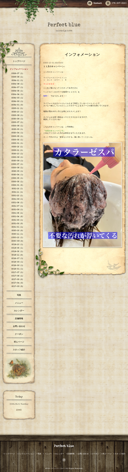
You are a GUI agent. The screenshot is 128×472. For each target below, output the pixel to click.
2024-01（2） (18, 105)
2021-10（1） (18, 196)
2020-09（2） (18, 241)
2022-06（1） (18, 168)
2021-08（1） (18, 203)
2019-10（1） (18, 244)
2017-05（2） (18, 279)
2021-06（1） (18, 210)
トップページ (19, 61)
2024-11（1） (18, 80)
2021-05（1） (18, 213)
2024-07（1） (18, 87)
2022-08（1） (18, 161)
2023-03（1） (18, 136)
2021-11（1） (18, 192)
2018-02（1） (18, 265)
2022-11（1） (18, 150)
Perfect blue (64, 25)
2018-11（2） (18, 255)
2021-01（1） (18, 227)
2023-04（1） (18, 133)
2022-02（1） (18, 182)
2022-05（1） (18, 171)
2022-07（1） (18, 164)
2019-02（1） (18, 251)
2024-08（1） (17, 84)
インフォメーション (19, 69)
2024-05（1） (18, 91)
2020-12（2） (18, 231)
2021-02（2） (18, 224)
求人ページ (19, 342)
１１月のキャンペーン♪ (54, 67)
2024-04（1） (17, 94)
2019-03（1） (18, 248)
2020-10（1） (18, 237)
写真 (19, 295)
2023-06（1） (18, 126)
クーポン (19, 334)
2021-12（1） (18, 189)
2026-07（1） (18, 73)
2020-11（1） (18, 234)
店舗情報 (19, 319)
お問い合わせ (19, 327)
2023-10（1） (18, 112)
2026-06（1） (18, 77)
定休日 (19, 410)
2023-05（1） (18, 129)
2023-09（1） (18, 115)
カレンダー (19, 311)
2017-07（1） (18, 272)
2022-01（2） (18, 185)
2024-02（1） (18, 101)
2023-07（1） (18, 122)
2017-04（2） (18, 283)
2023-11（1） (18, 108)
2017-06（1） (18, 276)
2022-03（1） (18, 178)
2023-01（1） (18, 143)
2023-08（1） (18, 119)
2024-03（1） (18, 98)
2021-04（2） (18, 217)
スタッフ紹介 (19, 350)
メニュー (19, 303)
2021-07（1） (18, 206)
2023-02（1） (18, 140)
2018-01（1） (18, 269)
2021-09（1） (18, 199)
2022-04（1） (18, 175)
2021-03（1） (18, 220)
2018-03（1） (18, 262)
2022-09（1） (18, 157)
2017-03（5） (18, 286)
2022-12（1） (18, 147)
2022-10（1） (18, 154)
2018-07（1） (18, 258)
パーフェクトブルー (57, 468)
